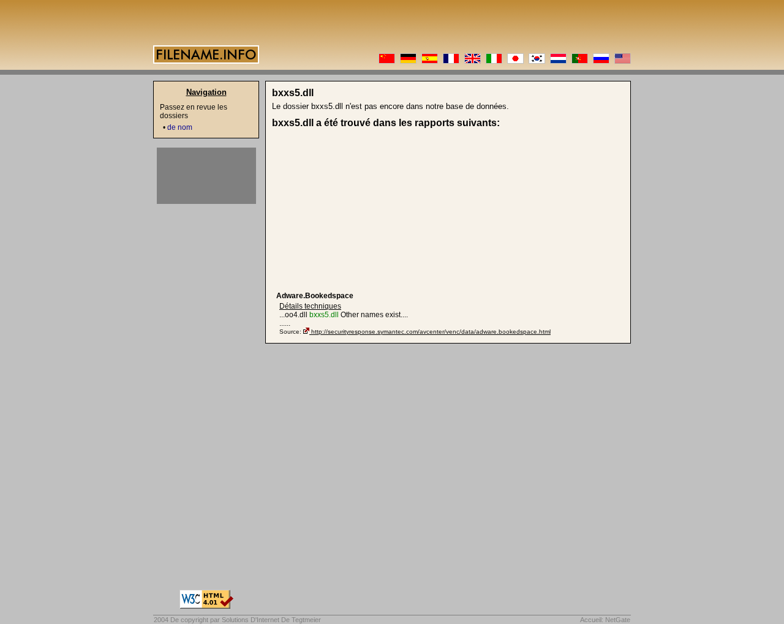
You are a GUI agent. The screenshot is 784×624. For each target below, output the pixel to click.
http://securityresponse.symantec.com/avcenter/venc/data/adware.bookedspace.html (431, 331)
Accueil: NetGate (605, 619)
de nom (179, 127)
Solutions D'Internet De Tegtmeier (271, 619)
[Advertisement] (371, 210)
